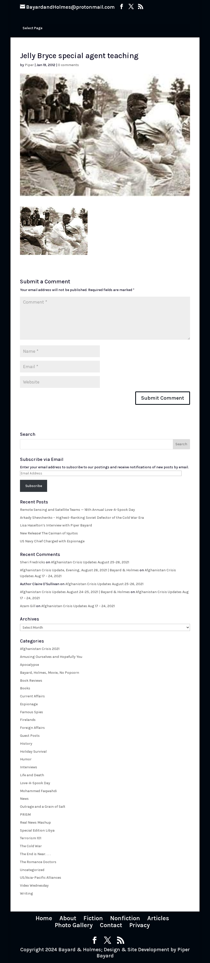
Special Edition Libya (37, 830)
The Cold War (31, 846)
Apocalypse (29, 664)
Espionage (29, 704)
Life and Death (32, 775)
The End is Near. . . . (35, 854)
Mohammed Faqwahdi (38, 791)
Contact (111, 925)
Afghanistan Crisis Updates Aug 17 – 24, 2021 (78, 606)
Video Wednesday (34, 885)
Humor (26, 759)
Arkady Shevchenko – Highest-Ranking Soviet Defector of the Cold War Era (82, 517)
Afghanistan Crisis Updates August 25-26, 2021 (90, 562)
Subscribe (33, 486)
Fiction (93, 918)
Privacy (139, 925)
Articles (158, 918)
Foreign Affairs (32, 728)
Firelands (28, 720)
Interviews (28, 767)
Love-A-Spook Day (35, 783)
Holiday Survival (33, 751)
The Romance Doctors (38, 862)
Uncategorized (32, 870)
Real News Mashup (35, 822)
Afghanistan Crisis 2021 (39, 649)
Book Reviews (31, 680)
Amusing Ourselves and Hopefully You (51, 657)
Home (44, 918)
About (67, 918)
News (24, 798)
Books (25, 688)
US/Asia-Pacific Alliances (40, 877)
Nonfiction (125, 918)
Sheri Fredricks (32, 562)
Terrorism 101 (30, 838)
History (26, 743)
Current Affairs (32, 696)
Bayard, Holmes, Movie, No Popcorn (49, 672)
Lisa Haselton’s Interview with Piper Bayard (56, 525)
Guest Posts (30, 735)
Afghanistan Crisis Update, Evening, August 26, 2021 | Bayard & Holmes (79, 570)
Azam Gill (27, 606)
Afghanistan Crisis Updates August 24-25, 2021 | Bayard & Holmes (75, 592)
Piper (29, 65)
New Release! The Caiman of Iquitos (49, 533)
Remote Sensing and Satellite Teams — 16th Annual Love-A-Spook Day (77, 510)
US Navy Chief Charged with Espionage (52, 541)
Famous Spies (31, 712)
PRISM (25, 814)
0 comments (68, 65)
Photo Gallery (74, 925)
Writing (26, 893)
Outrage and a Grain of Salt (42, 806)
